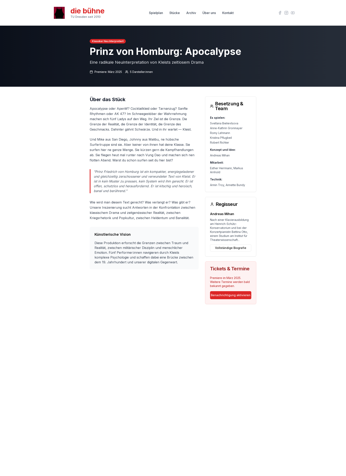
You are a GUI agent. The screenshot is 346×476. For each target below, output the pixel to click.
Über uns (209, 13)
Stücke (174, 13)
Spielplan (156, 13)
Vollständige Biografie (230, 248)
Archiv (191, 13)
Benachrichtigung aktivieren (230, 295)
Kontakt (228, 13)
